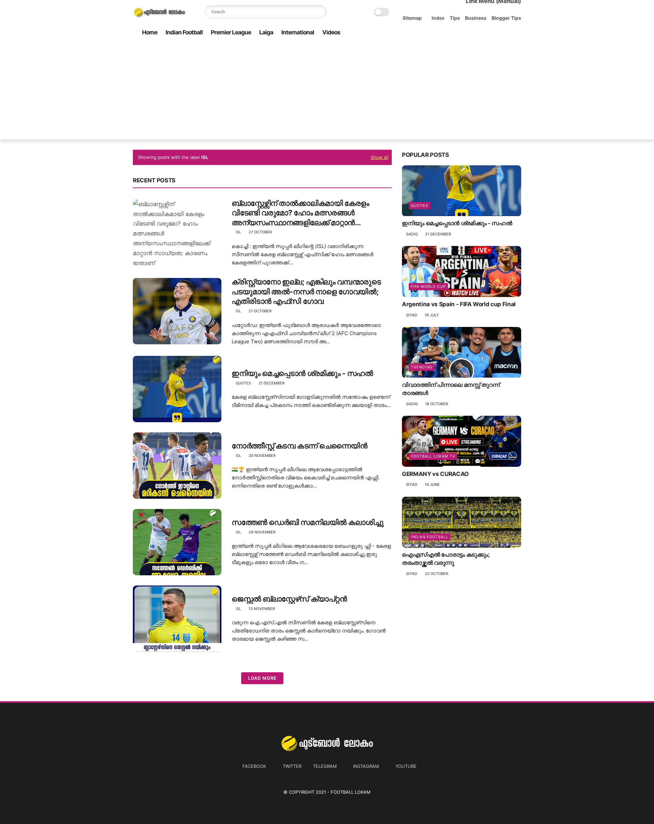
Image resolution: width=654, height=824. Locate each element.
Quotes (243, 383)
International (297, 32)
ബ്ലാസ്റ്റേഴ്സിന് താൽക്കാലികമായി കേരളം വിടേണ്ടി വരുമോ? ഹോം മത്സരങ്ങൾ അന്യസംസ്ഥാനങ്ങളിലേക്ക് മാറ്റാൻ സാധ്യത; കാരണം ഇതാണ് (300, 213)
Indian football (429, 537)
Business (475, 18)
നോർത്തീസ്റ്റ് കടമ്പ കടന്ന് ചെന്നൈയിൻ (300, 445)
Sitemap (412, 18)
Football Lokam (351, 792)
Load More (262, 678)
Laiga (266, 32)
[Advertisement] (327, 91)
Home (149, 32)
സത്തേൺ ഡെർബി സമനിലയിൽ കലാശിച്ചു (308, 522)
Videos (331, 32)
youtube (406, 766)
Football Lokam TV (433, 456)
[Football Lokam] (159, 15)
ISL (238, 232)
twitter (292, 766)
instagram (366, 766)
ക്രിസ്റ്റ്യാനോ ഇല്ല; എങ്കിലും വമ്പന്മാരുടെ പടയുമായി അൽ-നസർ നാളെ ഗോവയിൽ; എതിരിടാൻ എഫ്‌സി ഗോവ (306, 291)
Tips (455, 18)
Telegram (325, 766)
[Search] (320, 12)
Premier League (231, 32)
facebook (254, 766)
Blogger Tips (506, 18)
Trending (422, 367)
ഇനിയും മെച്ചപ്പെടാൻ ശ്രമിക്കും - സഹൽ (302, 373)
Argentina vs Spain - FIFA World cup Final (459, 304)
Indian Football (184, 32)
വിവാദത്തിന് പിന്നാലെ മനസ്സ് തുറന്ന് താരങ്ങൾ (450, 389)
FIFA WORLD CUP (428, 286)
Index (438, 18)
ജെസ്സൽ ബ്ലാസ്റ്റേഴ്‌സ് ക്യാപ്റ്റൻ (289, 598)
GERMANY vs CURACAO (435, 474)
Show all (379, 157)
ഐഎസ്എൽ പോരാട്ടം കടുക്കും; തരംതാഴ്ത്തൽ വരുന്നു (445, 558)
